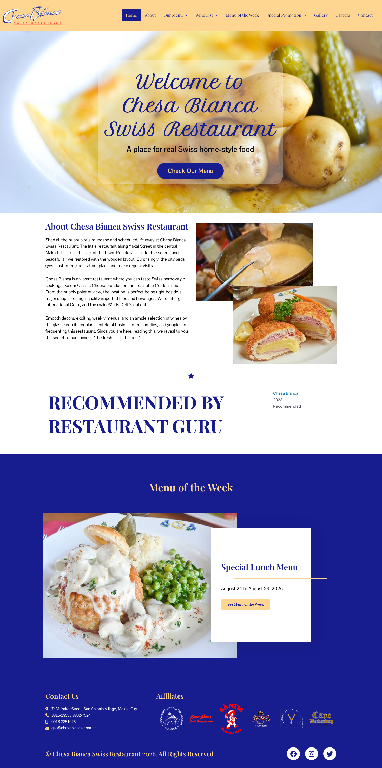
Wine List (204, 15)
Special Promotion (284, 15)
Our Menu (173, 15)
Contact (365, 15)
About (150, 15)
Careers (342, 15)
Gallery (321, 15)
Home (131, 15)
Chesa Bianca (285, 393)
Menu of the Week (242, 15)
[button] (176, 15)
